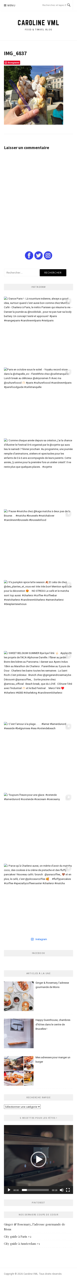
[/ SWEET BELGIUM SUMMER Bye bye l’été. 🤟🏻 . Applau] (38, 685)
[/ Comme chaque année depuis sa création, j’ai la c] (38, 472)
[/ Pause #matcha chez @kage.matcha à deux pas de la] (38, 543)
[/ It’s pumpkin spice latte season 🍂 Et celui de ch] (38, 614)
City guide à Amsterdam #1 (22, 1244)
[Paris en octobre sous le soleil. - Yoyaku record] (38, 401)
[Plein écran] (68, 1190)
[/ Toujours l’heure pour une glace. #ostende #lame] (38, 827)
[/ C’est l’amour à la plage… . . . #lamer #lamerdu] (38, 756)
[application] (38, 1159)
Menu (11, 5)
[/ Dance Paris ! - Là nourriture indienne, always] (38, 331)
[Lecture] (9, 1190)
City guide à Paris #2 (17, 1236)
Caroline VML (38, 23)
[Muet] (62, 1190)
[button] (38, 1159)
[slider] (35, 1190)
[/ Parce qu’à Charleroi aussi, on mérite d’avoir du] (38, 898)
